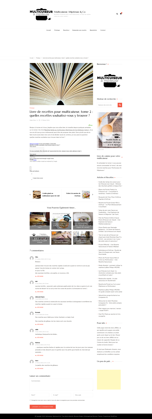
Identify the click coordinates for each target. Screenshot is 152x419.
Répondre (40, 276)
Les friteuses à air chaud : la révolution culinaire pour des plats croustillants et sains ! (110, 273)
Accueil (48, 30)
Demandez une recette (79, 30)
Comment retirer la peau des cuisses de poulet (61, 241)
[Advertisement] (76, 44)
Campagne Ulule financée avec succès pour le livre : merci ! (61, 225)
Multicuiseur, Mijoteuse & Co (69, 11)
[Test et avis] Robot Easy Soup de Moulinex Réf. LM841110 (83, 240)
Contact (103, 30)
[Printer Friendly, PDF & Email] (90, 125)
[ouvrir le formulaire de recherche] (117, 14)
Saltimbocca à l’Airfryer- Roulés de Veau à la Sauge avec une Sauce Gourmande (110, 252)
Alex (36, 257)
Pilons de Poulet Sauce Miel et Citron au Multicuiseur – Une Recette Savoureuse (109, 260)
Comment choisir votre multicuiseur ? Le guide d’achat (39, 240)
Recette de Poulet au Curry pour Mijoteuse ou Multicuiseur (109, 285)
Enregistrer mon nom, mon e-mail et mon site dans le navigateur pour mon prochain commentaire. (58, 400)
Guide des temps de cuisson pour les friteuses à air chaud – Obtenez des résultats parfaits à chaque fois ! (110, 184)
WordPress (114, 416)
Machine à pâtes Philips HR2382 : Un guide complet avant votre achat (110, 291)
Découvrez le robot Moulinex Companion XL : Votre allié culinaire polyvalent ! (110, 303)
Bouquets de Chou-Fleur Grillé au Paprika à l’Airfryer (110, 198)
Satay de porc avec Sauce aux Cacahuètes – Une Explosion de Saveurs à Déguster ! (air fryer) (109, 212)
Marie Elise (33, 120)
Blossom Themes (98, 416)
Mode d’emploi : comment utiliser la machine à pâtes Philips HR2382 (110, 266)
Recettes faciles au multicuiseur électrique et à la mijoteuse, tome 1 (66, 130)
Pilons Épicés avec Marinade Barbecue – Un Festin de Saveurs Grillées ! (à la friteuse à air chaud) (110, 229)
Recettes (66, 30)
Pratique (57, 30)
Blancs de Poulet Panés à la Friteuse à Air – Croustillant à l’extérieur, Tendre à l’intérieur (108, 191)
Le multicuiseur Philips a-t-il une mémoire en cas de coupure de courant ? (83, 225)
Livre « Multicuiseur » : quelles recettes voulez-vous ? (39, 225)
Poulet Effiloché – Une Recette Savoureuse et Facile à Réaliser (109, 246)
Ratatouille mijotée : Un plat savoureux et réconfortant (108, 280)
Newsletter (93, 30)
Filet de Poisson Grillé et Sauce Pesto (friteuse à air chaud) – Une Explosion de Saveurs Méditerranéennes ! (109, 221)
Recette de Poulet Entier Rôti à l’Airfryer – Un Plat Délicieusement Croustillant (110, 205)
